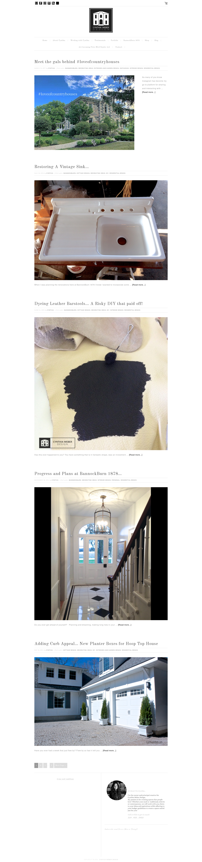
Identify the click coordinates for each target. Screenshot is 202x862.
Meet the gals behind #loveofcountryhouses (76, 62)
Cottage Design (83, 173)
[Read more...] (148, 92)
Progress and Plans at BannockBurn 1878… (78, 474)
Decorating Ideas (85, 68)
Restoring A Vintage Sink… (61, 167)
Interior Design (136, 68)
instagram (124, 68)
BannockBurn (71, 68)
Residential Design (152, 68)
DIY (107, 173)
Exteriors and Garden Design (106, 68)
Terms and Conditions (65, 779)
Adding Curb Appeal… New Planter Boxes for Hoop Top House (96, 644)
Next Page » (61, 765)
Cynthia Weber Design (108, 859)
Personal (116, 480)
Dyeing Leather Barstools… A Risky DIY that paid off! (88, 304)
